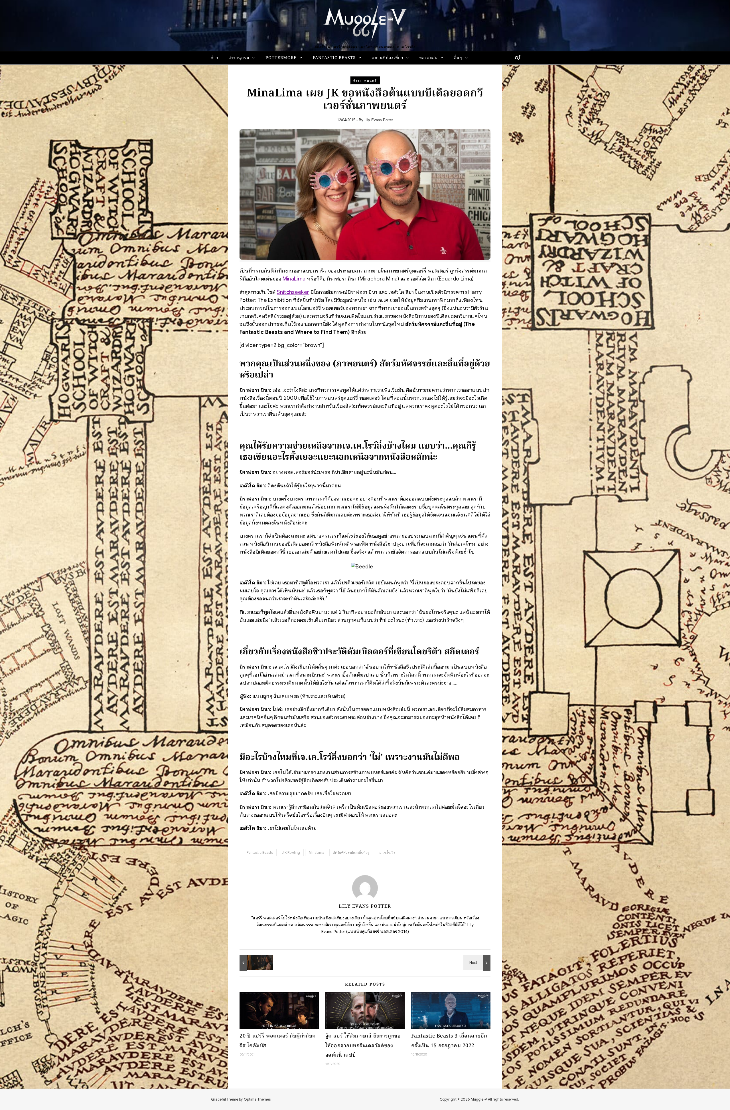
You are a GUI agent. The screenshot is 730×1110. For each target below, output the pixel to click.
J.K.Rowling (291, 852)
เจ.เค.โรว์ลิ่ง (386, 852)
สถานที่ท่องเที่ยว (387, 58)
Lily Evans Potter (378, 120)
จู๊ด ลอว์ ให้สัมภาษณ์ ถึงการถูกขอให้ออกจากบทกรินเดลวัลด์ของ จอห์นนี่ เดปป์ (363, 1045)
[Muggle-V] (365, 23)
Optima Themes (257, 1099)
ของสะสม (428, 58)
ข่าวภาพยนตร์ (365, 80)
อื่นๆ (458, 58)
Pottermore (281, 58)
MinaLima (294, 278)
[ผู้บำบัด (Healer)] (252, 962)
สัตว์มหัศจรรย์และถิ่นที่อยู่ (351, 852)
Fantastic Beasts (334, 58)
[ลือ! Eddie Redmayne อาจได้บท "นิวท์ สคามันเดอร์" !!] (477, 962)
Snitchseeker (293, 292)
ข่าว (214, 58)
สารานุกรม (238, 58)
